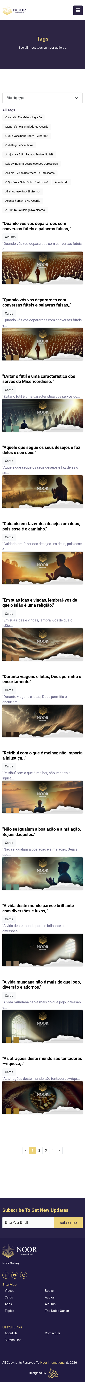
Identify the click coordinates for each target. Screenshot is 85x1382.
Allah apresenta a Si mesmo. (22, 191)
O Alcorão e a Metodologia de (23, 117)
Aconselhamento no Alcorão (22, 200)
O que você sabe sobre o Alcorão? (26, 135)
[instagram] (23, 1275)
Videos (9, 1291)
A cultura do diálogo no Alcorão (25, 210)
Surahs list (13, 1340)
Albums (50, 1304)
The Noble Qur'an (57, 1311)
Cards (9, 1297)
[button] (78, 10)
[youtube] (14, 1275)
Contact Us (52, 1333)
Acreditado (61, 182)
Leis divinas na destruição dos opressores (31, 163)
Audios (50, 1297)
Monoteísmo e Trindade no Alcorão (26, 126)
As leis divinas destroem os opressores (30, 173)
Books (49, 1291)
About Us (11, 1333)
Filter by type (15, 98)
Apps (8, 1304)
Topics (9, 1311)
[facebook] (5, 1275)
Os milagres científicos (19, 145)
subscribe (68, 1222)
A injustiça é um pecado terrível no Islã (29, 154)
